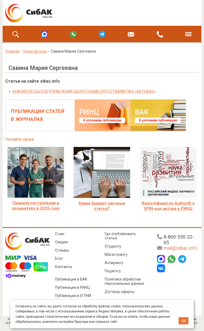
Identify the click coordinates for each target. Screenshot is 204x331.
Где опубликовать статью (120, 236)
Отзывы (62, 250)
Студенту (113, 246)
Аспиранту (114, 263)
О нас (60, 234)
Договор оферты (119, 292)
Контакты (63, 267)
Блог (59, 258)
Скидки (61, 242)
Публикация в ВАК (71, 279)
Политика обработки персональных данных (124, 281)
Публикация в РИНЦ (72, 287)
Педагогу (113, 271)
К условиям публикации (102, 120)
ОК (183, 321)
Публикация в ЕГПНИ (73, 296)
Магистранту (116, 254)
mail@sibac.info (180, 248)
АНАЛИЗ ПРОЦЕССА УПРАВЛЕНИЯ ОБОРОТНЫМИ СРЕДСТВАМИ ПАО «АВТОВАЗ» (84, 91)
